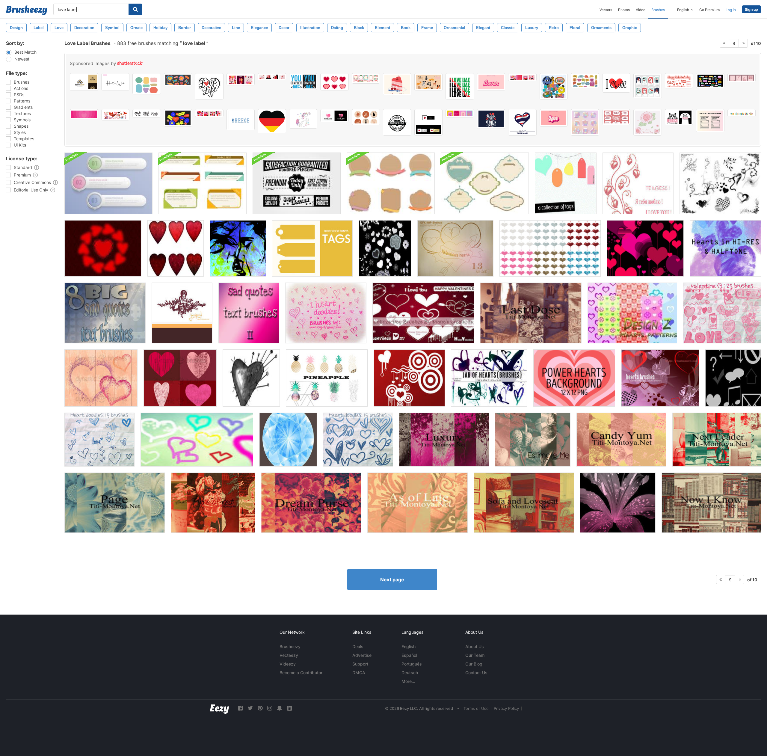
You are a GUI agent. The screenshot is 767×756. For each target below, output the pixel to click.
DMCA (358, 672)
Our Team (474, 655)
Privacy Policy (506, 708)
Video (640, 9)
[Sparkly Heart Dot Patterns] (550, 248)
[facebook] (240, 708)
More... (408, 681)
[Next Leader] (716, 440)
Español (409, 655)
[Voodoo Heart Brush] (251, 378)
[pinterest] (260, 708)
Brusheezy (290, 646)
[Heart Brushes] (720, 183)
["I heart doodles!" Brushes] (325, 313)
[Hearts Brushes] (385, 248)
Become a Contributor (301, 672)
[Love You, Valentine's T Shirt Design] (303, 81)
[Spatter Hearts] (101, 378)
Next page (392, 580)
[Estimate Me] (532, 440)
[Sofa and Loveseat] (524, 503)
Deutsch (409, 672)
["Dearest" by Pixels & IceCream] (182, 313)
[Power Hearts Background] (574, 378)
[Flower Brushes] (638, 183)
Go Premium (709, 9)
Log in (731, 9)
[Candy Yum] (621, 440)
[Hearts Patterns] (632, 313)
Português (411, 663)
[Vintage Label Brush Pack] (485, 183)
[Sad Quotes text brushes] (105, 313)
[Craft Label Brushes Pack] (391, 183)
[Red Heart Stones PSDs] (175, 248)
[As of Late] (417, 503)
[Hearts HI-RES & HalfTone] (725, 248)
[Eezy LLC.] (219, 708)
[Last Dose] (531, 313)
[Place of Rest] (213, 503)
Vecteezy (289, 655)
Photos (624, 9)
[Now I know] (711, 503)
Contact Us (476, 672)
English (408, 646)
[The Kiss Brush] (238, 248)
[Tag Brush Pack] (566, 183)
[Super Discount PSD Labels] (297, 183)
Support (360, 663)
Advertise (362, 655)
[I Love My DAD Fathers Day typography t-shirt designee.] (491, 119)
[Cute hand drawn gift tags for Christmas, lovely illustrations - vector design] (647, 85)
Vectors (606, 9)
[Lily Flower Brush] (618, 503)
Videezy (288, 663)
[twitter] (250, 708)
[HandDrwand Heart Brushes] (197, 440)
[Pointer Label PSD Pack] (108, 183)
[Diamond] (288, 440)
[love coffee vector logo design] (84, 82)
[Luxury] (444, 440)
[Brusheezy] (26, 10)
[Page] (114, 503)
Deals (357, 646)
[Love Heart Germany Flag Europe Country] (272, 121)
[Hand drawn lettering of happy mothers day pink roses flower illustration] (647, 122)
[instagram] (269, 708)
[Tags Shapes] (312, 248)
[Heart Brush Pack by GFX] (455, 248)
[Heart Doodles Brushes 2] (358, 440)
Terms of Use (476, 708)
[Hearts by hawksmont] (660, 378)
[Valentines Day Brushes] (423, 313)
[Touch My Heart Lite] (180, 378)
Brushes (658, 9)
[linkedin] (289, 708)
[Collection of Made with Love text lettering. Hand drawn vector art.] (146, 113)
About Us (474, 646)
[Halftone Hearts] (102, 248)
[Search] (135, 9)
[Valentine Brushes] (722, 313)
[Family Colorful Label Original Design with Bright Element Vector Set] (741, 113)
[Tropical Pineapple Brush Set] (327, 378)
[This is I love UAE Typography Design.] (460, 86)
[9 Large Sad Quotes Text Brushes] (248, 313)
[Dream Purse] (311, 503)
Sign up (751, 9)
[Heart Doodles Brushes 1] (99, 440)
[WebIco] (733, 378)
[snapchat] (279, 708)
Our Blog (473, 663)
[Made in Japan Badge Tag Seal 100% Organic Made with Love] (428, 122)
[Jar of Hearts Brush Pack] (489, 378)
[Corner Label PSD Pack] (202, 183)
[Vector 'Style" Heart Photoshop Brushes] (645, 248)
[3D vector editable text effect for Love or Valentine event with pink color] (491, 82)
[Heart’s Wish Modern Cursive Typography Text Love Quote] (115, 82)
